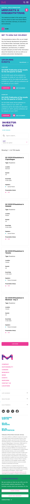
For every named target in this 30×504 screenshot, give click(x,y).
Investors (4, 7)
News (4, 375)
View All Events (22, 62)
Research (5, 372)
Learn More (6, 87)
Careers (5, 369)
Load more (15, 343)
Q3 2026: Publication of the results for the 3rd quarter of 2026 (15, 71)
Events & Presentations (14, 7)
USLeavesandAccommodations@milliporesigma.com (13, 472)
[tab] (15, 393)
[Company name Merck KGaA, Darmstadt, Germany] (4, 2)
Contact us (6, 383)
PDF (9, 192)
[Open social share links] (3, 28)
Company (5, 364)
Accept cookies (15, 490)
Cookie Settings (6, 499)
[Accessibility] (26, 10)
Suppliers (5, 380)
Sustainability (7, 367)
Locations (6, 386)
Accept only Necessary (15, 495)
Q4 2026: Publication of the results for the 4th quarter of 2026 (15, 98)
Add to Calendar (20, 88)
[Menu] (27, 2)
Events (4, 377)
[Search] (24, 2)
